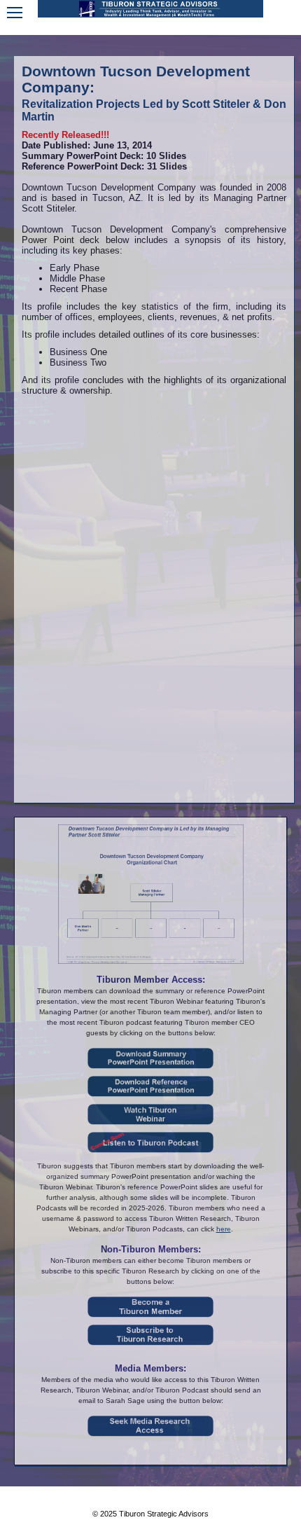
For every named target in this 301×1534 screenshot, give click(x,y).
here (223, 1229)
